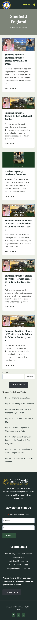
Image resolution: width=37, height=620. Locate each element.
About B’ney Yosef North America (18, 553)
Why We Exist (18, 557)
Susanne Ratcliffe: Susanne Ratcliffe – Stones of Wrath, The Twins (16, 59)
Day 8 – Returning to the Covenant (19, 403)
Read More (10, 88)
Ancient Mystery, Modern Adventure (15, 173)
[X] (18, 615)
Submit (9, 535)
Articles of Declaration (18, 561)
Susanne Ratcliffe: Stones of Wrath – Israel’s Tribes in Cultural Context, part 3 (18, 225)
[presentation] (18, 44)
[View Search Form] (33, 4)
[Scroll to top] (32, 614)
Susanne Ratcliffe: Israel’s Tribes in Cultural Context (18, 116)
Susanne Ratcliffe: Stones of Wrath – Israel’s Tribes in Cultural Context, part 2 (18, 280)
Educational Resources (18, 565)
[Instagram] (23, 615)
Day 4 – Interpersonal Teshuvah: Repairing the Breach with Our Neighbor (18, 440)
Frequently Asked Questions (18, 568)
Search (5, 373)
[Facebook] (13, 615)
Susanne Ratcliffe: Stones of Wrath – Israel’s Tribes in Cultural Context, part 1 (18, 336)
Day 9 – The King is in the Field (17, 398)
